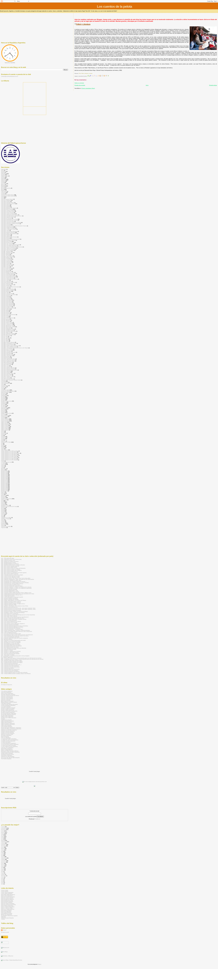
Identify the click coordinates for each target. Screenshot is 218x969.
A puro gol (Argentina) (6, 692)
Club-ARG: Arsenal (5, 204)
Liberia (2, 466)
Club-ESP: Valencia (5, 309)
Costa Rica (3, 386)
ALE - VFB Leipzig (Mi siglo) (7, 558)
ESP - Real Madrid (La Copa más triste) (10, 643)
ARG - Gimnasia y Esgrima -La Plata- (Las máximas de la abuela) (16, 587)
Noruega (3, 493)
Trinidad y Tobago (5, 518)
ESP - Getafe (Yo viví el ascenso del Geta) (10, 641)
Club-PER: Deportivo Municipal (8, 352)
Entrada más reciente (80, 85)
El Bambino (3, 395)
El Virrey (3, 406)
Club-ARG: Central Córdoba (7, 210)
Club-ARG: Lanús (5, 230)
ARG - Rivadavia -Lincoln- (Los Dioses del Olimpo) (13, 612)
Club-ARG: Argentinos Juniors (8, 203)
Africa (2, 170)
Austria (2, 182)
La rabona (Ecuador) (6, 742)
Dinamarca (3, 393)
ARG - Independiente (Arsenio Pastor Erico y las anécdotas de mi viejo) (17, 593)
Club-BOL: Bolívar (5, 254)
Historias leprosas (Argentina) (8, 731)
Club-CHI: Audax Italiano (7, 268)
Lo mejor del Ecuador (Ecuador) (8, 745)
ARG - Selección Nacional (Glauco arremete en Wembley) (14, 625)
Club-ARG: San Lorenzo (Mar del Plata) (10, 244)
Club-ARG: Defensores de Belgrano (9, 214)
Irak (2, 443)
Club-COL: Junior (5, 280)
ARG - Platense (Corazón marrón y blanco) (11, 601)
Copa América (4, 382)
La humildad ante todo (6, 462)
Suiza (2, 515)
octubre (3, 826)
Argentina (3, 179)
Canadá (3, 193)
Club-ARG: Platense (5, 234)
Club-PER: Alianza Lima (6, 350)
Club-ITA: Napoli (5, 340)
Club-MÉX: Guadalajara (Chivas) (8, 343)
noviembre (3, 828)
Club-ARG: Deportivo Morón (7, 217)
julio (2, 839)
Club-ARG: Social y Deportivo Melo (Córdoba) (11, 246)
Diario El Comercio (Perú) (7, 898)
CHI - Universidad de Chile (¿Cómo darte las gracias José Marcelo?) (17, 634)
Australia (3, 181)
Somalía (3, 512)
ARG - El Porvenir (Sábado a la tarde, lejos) (11, 580)
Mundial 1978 (4, 482)
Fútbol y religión (5, 429)
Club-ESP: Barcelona (6, 291)
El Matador (3, 403)
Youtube (3, 919)
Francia (3, 417)
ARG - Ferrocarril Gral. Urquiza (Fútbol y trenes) (12, 583)
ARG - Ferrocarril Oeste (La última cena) (10, 584)
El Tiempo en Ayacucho (6, 684)
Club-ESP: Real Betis (6, 299)
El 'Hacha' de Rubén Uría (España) (9, 711)
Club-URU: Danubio (5, 366)
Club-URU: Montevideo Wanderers (9, 370)
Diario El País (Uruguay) (6, 902)
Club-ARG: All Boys (5, 201)
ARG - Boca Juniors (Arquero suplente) (10, 566)
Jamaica (3, 447)
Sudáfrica (3, 513)
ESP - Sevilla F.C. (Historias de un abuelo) (11, 651)
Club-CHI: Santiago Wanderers (8, 273)
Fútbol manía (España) (6, 722)
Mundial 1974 (4, 481)
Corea (2, 384)
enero (2, 830)
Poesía (2, 502)
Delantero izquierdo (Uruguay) (8, 707)
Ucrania (3, 522)
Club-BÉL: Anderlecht (6, 251)
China (2, 198)
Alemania (3, 171)
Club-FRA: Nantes (5, 313)
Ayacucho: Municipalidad (7, 697)
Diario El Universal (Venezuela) (8, 904)
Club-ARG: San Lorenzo (6, 243)
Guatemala (3, 433)
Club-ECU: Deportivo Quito (7, 284)
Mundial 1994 (4, 486)
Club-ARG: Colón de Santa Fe (8, 213)
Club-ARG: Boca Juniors (6, 209)
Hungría (3, 438)
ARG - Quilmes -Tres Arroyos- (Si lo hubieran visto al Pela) (14, 605)
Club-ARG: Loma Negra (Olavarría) (9, 231)
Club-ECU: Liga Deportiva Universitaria (10, 286)
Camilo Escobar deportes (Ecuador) (9, 704)
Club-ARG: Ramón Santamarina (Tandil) (10, 239)
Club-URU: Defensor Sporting (8, 367)
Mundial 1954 (4, 475)
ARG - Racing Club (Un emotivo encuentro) (11, 610)
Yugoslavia (3, 527)
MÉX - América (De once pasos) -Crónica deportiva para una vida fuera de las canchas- (21, 658)
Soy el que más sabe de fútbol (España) (10, 757)
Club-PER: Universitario (6, 355)
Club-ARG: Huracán (5, 224)
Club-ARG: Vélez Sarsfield (7, 250)
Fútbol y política (4, 428)
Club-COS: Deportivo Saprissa (8, 282)
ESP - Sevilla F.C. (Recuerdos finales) (10, 652)
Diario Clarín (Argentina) (6, 895)
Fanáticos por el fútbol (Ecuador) (8, 717)
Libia (2, 467)
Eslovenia (3, 411)
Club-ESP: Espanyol (6, 295)
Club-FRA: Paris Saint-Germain (8, 314)
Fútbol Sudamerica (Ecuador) (8, 724)
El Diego (3, 397)
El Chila (3, 396)
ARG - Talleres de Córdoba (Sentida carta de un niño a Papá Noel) (16, 631)
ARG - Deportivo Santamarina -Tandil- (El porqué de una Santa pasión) (17, 579)
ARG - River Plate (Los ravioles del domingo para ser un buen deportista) (18, 614)
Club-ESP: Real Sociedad (7, 303)
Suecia (2, 514)
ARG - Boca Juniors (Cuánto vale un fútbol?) (11, 570)
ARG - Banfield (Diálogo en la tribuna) (10, 563)
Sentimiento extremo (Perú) (7, 754)
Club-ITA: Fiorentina (5, 335)
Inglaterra (3, 441)
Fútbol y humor (4, 425)
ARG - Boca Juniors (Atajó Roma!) (9, 567)
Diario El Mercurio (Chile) (7, 900)
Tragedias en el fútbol (6, 517)
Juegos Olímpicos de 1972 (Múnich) (9, 457)
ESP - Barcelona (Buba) (6, 639)
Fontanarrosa (4, 416)
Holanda (3, 436)
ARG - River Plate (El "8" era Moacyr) (9, 613)
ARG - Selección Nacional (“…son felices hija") (12, 629)
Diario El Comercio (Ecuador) (8, 896)
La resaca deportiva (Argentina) (8, 743)
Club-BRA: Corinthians (6, 259)
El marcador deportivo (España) (8, 714)
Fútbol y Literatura (83, 24)
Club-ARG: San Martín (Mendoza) (9, 245)
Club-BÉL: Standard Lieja (7, 252)
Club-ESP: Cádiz (5, 292)
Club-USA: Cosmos (5, 377)
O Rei (2, 494)
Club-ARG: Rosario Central (7, 242)
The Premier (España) (6, 758)
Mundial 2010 (4, 490)
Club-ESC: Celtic (5, 288)
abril (2, 834)
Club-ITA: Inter (4, 336)
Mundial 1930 (4, 471)
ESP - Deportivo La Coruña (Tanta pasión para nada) (13, 640)
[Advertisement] (106, 16)
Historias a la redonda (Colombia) (9, 729)
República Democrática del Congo (9, 506)
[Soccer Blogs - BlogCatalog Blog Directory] (11, 960)
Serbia (2, 510)
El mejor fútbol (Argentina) (7, 715)
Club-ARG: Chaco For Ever (7, 212)
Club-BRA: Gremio (5, 263)
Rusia (2, 508)
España (3, 412)
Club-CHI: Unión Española (7, 274)
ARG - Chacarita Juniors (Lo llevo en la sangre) (12, 574)
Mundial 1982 (4, 483)
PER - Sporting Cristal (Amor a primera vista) (11, 660)
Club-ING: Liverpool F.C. (6, 324)
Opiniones (3, 495)
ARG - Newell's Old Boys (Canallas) (9, 598)
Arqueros (3, 180)
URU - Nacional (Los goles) (7, 668)
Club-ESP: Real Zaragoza (7, 305)
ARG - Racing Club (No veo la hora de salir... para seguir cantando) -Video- (18, 609)
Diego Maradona (5, 392)
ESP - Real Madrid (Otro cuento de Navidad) (11, 645)
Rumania (3, 507)
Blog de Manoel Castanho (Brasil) (9, 702)
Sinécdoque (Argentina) (6, 755)
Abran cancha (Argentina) (7, 693)
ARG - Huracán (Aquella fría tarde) (9, 589)
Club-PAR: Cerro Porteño (7, 349)
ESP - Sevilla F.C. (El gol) (7, 650)
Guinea (3, 434)
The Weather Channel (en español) (9, 915)
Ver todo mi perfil (5, 932)
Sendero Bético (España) (7, 753)
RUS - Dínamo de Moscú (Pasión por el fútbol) (11, 661)
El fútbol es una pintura (6, 401)
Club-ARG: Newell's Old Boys (8, 232)
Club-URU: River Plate (6, 374)
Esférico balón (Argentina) (7, 716)
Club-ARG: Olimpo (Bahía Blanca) (9, 233)
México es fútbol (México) (7, 749)
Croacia (3, 387)
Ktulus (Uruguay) (5, 736)
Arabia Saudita (4, 176)
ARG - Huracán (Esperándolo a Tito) (9, 590)
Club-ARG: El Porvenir (6, 218)
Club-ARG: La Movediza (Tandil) (8, 229)
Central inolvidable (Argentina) (8, 705)
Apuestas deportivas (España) (8, 694)
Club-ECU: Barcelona (6, 283)
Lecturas (90, 73)
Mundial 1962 (4, 477)
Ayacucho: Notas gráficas (7, 698)
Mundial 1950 (4, 474)
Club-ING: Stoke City (6, 332)
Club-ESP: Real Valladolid (7, 304)
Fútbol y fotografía (5, 424)
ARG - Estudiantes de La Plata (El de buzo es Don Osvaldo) (15, 582)
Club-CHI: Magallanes (6, 271)
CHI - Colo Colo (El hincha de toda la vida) (11, 633)
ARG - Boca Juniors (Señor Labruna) (9, 573)
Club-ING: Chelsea (5, 321)
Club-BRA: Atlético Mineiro (7, 256)
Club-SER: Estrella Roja (6, 362)
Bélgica (3, 184)
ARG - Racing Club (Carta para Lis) (9, 607)
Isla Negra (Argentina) (6, 735)
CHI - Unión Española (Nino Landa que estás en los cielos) (14, 635)
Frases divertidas (5, 421)
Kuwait (2, 461)
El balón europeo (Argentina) (8, 712)
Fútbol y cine (4, 422)
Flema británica (4, 415)
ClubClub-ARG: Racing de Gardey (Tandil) (11, 380)
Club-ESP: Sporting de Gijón (7, 307)
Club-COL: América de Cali (7, 278)
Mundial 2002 (4, 488)
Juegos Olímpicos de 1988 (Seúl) (9, 458)
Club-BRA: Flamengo (6, 261)
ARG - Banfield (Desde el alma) (8, 562)
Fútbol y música (4, 427)
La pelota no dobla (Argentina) (8, 741)
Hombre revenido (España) (7, 732)
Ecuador (3, 394)
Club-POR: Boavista (5, 357)
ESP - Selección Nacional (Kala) (8, 649)
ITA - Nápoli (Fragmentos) (7, 657)
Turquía (3, 520)
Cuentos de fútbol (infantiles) (7, 391)
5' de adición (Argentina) (6, 691)
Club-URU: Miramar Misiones (8, 368)
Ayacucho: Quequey (5, 700)
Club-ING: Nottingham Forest (7, 329)
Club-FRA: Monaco (5, 312)
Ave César (3, 183)
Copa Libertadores (5, 383)
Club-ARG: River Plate (6, 241)
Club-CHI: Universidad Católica (8, 275)
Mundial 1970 (4, 479)
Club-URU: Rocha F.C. (6, 375)
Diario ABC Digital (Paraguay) (8, 894)
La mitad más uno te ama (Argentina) (9, 739)
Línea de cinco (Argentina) (7, 747)
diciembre (3, 829)
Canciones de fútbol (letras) (7, 194)
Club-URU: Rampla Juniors (7, 373)
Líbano (2, 465)
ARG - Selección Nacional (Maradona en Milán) (12, 627)
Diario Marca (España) (6, 910)
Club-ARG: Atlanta (5, 205)
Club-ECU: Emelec (5, 285)
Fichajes (3, 718)
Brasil (2, 189)
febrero (2, 832)
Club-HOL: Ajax (4, 316)
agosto (2, 840)
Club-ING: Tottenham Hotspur (8, 333)
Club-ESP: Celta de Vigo (7, 293)
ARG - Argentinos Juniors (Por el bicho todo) (11, 559)
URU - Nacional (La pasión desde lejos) (10, 666)
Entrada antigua (213, 85)
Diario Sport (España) (6, 912)
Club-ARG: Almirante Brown (7, 202)
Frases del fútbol (5, 420)
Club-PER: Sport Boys (6, 353)
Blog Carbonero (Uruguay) (7, 701)
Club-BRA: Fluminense (6, 262)
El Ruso (3, 404)
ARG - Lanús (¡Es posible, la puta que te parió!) (12, 597)
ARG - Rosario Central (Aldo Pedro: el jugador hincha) (13, 619)
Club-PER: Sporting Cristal (7, 354)
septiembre (3, 841)
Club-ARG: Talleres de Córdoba (8, 248)
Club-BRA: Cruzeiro (5, 260)
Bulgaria (3, 190)
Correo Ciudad (4, 890)
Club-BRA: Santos (5, 266)
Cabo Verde (4, 191)
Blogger (39, 964)
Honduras (3, 437)
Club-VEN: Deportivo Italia (7, 378)
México (2, 469)
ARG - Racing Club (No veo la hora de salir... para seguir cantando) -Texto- (18, 608)
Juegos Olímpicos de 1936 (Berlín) (9, 454)
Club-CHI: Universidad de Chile (8, 276)
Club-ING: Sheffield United (7, 330)
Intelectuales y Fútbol (6, 442)
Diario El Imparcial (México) (7, 899)
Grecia (2, 432)
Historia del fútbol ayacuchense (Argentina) (11, 728)
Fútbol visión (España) (6, 725)
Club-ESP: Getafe (5, 296)
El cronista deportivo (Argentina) (8, 713)
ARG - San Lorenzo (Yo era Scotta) (9, 622)
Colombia (3, 381)
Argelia (2, 178)
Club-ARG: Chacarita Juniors (8, 211)
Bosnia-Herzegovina (6, 188)
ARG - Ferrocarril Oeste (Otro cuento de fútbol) (11, 586)
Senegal (3, 509)
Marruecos (3, 468)
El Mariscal (3, 402)
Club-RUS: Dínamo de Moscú (8, 360)
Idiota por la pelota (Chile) (7, 734)
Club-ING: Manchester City (7, 325)
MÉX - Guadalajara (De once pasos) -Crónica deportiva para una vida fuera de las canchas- (22, 659)
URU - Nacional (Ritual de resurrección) (10, 669)
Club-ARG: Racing (5, 238)
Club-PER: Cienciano (6, 351)
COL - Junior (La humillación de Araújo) (10, 637)
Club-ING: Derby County (6, 322)
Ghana (2, 431)
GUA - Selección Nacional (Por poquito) (10, 653)
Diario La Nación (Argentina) (7, 906)
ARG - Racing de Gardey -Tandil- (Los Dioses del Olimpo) (14, 611)
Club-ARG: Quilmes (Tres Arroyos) (9, 237)
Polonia (3, 503)
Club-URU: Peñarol (5, 372)
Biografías (3, 185)
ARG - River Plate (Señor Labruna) (9, 615)
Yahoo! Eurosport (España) (7, 917)
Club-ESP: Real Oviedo (6, 302)
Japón (2, 448)
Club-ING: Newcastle (6, 327)
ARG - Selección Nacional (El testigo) (9, 624)
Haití (2, 435)
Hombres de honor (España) (7, 733)
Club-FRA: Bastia (5, 310)
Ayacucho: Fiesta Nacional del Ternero (10, 695)
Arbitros (3, 177)
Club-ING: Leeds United (6, 323)
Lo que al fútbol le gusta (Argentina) (9, 746)
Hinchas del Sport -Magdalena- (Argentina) (11, 727)
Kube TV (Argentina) (6, 737)
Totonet (4, 930)
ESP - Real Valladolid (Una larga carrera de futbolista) (13, 648)
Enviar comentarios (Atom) (88, 88)
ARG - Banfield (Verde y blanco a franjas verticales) (13, 564)
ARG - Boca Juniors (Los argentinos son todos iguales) (13, 572)
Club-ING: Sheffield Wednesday (8, 331)
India (2, 439)
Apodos (3, 174)
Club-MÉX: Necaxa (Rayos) (7, 344)
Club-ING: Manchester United (8, 326)
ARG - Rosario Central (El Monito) (9, 620)
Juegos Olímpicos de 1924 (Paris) (9, 452)
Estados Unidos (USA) (6, 413)
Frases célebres (5, 418)
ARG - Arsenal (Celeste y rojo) (8, 560)
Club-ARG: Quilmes (5, 235)
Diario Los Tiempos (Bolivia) (7, 909)
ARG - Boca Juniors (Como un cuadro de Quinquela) (13, 568)
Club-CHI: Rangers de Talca (7, 272)
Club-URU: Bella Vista (6, 364)
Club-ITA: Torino (5, 341)
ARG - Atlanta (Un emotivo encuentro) (9, 561)
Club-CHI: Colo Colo (6, 269)
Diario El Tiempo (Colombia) (7, 903)
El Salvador (3, 405)
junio (2, 837)
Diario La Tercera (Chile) (7, 908)
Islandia (3, 445)
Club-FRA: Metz (4, 311)
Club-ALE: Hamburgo (6, 200)
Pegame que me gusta (6, 498)
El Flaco (3, 400)
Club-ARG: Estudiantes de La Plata (9, 219)
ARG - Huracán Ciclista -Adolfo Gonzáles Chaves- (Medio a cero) (16, 592)
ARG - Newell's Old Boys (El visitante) (9, 599)
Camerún (3, 192)
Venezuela (3, 524)
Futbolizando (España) (6, 719)
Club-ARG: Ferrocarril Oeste (7, 221)
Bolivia (2, 187)
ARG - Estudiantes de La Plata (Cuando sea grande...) (13, 581)
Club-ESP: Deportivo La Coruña (8, 294)
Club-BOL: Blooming (6, 253)
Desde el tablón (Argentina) (7, 709)
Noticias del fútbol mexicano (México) (9, 751)
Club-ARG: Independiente (7, 227)
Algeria (2, 172)
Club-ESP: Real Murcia (6, 301)
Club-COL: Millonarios (6, 281)
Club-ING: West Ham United (7, 334)
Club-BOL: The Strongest (7, 255)
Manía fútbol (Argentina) (6, 748)
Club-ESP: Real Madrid (6, 300)
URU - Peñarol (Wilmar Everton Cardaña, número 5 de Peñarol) (16, 673)
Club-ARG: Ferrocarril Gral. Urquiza (9, 220)
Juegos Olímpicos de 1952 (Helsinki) (9, 455)
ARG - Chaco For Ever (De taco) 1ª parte (10, 576)
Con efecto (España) (6, 706)
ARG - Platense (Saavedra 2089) (8, 604)
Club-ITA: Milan (4, 339)
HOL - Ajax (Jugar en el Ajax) (7, 654)
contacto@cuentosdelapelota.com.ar (9, 76)
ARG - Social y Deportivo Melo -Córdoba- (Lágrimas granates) (15, 630)
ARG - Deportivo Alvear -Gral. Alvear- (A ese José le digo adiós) (15, 578)
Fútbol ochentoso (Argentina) (8, 723)
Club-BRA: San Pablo (6, 265)
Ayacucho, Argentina (10, 62)
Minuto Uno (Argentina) (6, 914)
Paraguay (3, 497)
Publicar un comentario (79, 82)
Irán (2, 444)
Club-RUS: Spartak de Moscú (8, 361)
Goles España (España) (6, 726)
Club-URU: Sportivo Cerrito (7, 376)
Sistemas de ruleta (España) (7, 756)
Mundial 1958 (4, 476)
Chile (80, 73)
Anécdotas (3, 173)
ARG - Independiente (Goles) (8, 596)
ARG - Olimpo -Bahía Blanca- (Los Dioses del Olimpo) (13, 600)
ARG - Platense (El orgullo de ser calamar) (11, 602)
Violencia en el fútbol (6, 526)
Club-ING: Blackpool (6, 320)
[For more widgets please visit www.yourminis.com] (34, 781)
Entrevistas (3, 408)
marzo (2, 833)
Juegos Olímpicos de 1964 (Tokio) (9, 456)
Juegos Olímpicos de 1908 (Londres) (9, 451)
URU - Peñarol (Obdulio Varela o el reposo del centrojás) (14, 672)
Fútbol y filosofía (5, 423)
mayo (2, 836)
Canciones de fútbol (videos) (7, 195)
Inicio (147, 85)
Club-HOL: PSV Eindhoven (7, 317)
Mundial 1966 (4, 478)
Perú (2, 500)
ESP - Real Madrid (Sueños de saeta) (9, 647)
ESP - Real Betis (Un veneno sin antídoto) (10, 642)
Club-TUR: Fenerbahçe (6, 363)
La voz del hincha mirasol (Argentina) (9, 744)
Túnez (2, 519)
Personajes (3, 499)
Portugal (3, 504)
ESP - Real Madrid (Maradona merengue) (10, 644)
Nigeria (3, 492)
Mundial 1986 (4, 484)
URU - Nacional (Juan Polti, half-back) (10, 665)
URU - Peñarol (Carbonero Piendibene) (10, 671)
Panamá (3, 496)
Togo (2, 516)
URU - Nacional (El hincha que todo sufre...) (11, 664)
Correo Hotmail (4, 891)
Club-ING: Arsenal (5, 319)
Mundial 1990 (4, 485)
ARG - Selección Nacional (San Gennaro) (10, 628)
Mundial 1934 (4, 472)
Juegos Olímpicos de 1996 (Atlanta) (9, 459)
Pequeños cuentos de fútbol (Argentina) (10, 752)
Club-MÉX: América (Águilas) (8, 342)
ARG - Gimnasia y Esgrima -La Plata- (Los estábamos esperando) (16, 588)
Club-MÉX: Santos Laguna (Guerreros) (10, 345)
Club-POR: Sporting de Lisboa (8, 359)
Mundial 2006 (4, 489)
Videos (2, 525)
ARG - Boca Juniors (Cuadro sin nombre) (10, 569)
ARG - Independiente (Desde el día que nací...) (12, 594)
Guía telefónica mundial (6, 913)
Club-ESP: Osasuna (5, 298)
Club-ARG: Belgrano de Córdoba (8, 208)
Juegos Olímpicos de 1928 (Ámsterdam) (10, 453)
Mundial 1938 (4, 473)
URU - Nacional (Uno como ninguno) (9, 670)
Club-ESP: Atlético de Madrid (7, 290)
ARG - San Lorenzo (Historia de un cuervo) (11, 621)
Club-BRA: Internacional (6, 264)
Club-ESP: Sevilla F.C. (6, 306)
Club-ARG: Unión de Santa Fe (8, 249)
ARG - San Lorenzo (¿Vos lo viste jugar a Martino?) (13, 623)
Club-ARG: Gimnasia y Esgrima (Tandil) (10, 223)
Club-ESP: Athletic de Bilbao (7, 289)
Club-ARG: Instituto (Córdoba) (8, 228)
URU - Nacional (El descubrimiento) (9, 663)
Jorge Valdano (4, 449)
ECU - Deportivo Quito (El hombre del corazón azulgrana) (14, 638)
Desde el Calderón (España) (7, 708)
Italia (2, 446)
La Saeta (3, 463)
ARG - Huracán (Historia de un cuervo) (10, 591)
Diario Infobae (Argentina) (7, 905)
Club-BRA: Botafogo (5, 258)
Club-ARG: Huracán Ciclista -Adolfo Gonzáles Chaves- (13, 225)
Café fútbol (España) (6, 703)
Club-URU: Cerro (5, 365)
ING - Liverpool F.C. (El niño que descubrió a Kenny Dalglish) (15, 655)
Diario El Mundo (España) (7, 901)
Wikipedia (3, 916)
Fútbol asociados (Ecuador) (7, 721)
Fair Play (3, 414)
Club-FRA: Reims (5, 315)
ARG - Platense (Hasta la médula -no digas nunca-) (13, 603)
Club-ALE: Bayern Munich (7, 199)
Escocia (3, 410)
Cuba (2, 388)
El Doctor (3, 398)
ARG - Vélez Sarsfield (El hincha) (8, 632)
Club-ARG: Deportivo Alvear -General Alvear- (11, 215)
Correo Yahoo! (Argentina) (7, 892)
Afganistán (3, 169)
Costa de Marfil (4, 385)
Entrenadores (4, 407)
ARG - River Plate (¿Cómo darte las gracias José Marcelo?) (15, 617)
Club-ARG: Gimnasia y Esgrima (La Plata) (10, 222)
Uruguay (3, 523)
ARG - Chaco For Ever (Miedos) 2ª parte (10, 577)
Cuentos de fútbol (5, 390)
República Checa (5, 505)
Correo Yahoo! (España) (6, 893)
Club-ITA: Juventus (5, 337)
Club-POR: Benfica (5, 356)
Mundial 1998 (4, 487)
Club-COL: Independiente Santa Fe (9, 279)
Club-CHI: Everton (5, 270)
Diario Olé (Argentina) (6, 911)
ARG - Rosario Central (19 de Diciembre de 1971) (12, 618)
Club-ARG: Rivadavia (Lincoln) (8, 240)
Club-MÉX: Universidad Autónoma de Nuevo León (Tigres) (14, 347)
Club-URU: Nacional (6, 371)
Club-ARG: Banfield (5, 207)
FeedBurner (37, 819)
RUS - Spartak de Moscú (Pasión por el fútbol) (11, 662)
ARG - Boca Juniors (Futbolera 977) (9, 571)
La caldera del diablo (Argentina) (8, 738)
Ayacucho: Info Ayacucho (7, 696)
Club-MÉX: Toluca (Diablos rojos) (9, 346)
